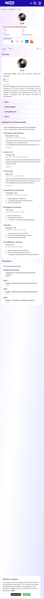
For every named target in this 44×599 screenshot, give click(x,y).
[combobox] (38, 48)
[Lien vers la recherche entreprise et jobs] (35, 3)
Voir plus (8, 147)
